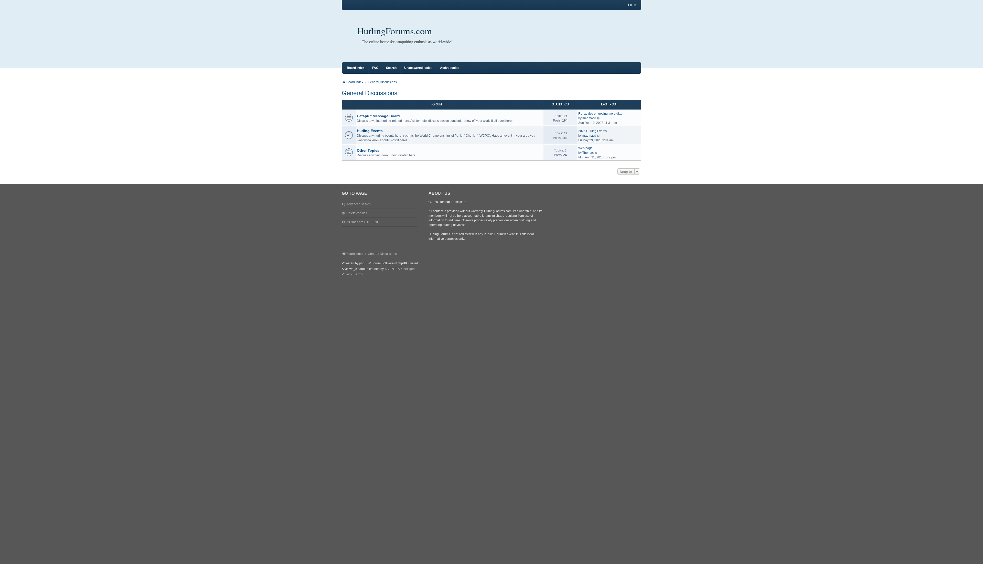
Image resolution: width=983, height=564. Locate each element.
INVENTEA (392, 269)
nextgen (409, 269)
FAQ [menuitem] (375, 68)
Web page (585, 148)
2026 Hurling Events (592, 131)
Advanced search (358, 204)
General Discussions (369, 93)
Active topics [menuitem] (449, 68)
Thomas (588, 153)
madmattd (589, 118)
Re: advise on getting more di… (600, 113)
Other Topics (368, 150)
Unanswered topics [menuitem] (418, 68)
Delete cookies (356, 213)
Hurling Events (370, 131)
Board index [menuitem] (356, 68)
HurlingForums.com (394, 31)
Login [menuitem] (632, 5)
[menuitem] (347, 274)
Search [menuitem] (391, 68)
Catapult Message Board (378, 116)
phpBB (364, 263)
